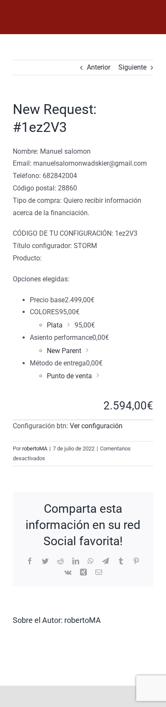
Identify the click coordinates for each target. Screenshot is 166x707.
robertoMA (34, 448)
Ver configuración (96, 426)
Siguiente (132, 67)
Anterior (98, 67)
